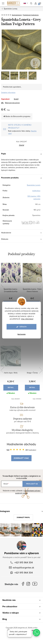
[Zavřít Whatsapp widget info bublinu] (8, 629)
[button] (36, 632)
